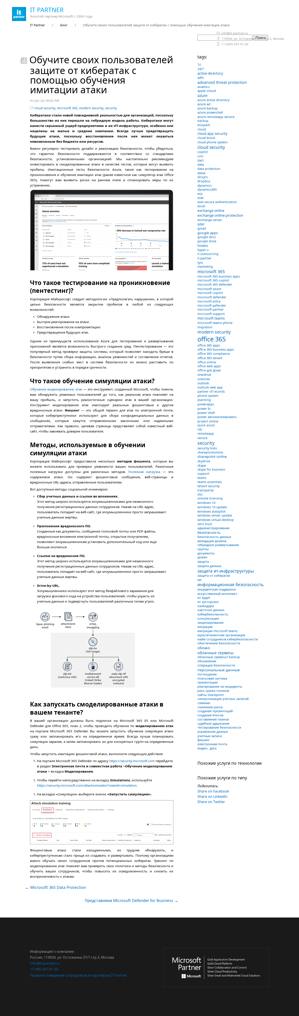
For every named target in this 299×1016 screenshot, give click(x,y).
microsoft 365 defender (214, 284)
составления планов (213, 719)
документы (206, 553)
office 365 (211, 339)
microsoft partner (210, 309)
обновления (206, 661)
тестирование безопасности (219, 727)
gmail (201, 228)
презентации (207, 682)
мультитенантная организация (221, 635)
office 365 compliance (213, 354)
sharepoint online (212, 456)
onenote (203, 379)
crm (200, 156)
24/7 (200, 69)
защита (203, 561)
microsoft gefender (211, 305)
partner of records (211, 391)
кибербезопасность (212, 614)
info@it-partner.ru (45, 963)
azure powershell (210, 112)
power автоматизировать (217, 417)
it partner (204, 258)
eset (200, 198)
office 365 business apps (215, 349)
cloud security (44, 108)
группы (203, 549)
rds (199, 429)
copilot (202, 152)
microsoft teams (211, 318)
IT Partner (46, 9)
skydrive (203, 461)
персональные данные (218, 669)
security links (207, 448)
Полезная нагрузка (144, 471)
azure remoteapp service (215, 116)
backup (202, 121)
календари (205, 606)
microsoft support (211, 313)
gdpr (201, 224)
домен (202, 557)
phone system (207, 395)
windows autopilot (211, 511)
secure (202, 438)
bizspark (203, 125)
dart (200, 160)
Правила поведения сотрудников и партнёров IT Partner (78, 975)
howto (202, 245)
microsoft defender (211, 297)
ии (199, 579)
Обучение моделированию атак (56, 389)
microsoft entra (208, 301)
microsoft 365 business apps (218, 276)
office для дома (209, 370)
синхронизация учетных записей (223, 699)
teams (201, 478)
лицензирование (210, 622)
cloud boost (206, 138)
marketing (205, 266)
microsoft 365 (67, 108)
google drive (206, 241)
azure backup (207, 108)
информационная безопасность (230, 584)
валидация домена (211, 541)
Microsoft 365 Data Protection (58, 887)
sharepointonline (210, 452)
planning (204, 400)
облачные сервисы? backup (218, 657)
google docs (206, 237)
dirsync (202, 177)
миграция (205, 626)
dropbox (203, 181)
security (111, 108)
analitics (203, 87)
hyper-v (203, 250)
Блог (64, 25)
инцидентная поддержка (216, 589)
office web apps (209, 366)
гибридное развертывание (218, 545)
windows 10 (206, 502)
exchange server (209, 220)
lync (200, 262)
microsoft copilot (210, 293)
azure (202, 95)
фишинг (203, 740)
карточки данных (211, 610)
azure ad (203, 104)
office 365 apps (208, 345)
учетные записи (209, 736)
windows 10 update (212, 507)
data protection (208, 169)
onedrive (204, 374)
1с (199, 64)
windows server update (214, 515)
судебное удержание (213, 723)
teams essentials (209, 482)
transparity (205, 490)
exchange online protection (220, 215)
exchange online (210, 210)
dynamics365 (207, 189)
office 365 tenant (209, 358)
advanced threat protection (222, 82)
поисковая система (212, 678)
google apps (207, 232)
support (203, 473)
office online (206, 362)
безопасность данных (214, 537)
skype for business (211, 469)
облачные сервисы (215, 652)
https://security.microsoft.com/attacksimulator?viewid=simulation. (87, 785)
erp (199, 194)
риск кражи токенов (213, 691)
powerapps (205, 404)
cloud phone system (212, 142)
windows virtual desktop (215, 519)
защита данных (209, 566)
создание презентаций (215, 711)
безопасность (208, 532)
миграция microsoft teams (217, 631)
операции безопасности (216, 665)
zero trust (204, 524)
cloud (201, 129)
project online (207, 421)
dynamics (204, 185)
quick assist (206, 425)
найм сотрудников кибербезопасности (227, 639)
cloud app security (212, 133)
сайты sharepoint (210, 695)
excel (201, 206)
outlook (203, 383)
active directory (210, 73)
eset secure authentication (217, 202)
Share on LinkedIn (212, 796)
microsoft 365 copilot (213, 280)
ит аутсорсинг (208, 602)
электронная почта (212, 744)
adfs (200, 78)
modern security (91, 108)
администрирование (213, 528)
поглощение (207, 674)
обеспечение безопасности (218, 643)
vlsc (200, 494)
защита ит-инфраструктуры (225, 571)
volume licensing (210, 498)
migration (204, 327)
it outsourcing (207, 254)
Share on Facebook (213, 791)
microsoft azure (209, 289)
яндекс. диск (207, 748)
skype (201, 465)
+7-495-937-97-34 (44, 969)
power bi (204, 408)
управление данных (212, 731)
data (200, 164)
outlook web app (210, 387)
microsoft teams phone (214, 322)
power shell (206, 412)
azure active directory (213, 100)
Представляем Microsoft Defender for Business (129, 900)
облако (203, 647)
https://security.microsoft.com (132, 761)
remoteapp (205, 433)
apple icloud (206, 91)
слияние (203, 703)
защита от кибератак (213, 575)
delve (201, 173)
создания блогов (210, 715)
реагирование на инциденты (219, 686)
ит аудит (203, 598)
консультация (208, 618)
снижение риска (210, 707)
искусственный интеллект (217, 593)
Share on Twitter (211, 801)
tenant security (208, 486)
